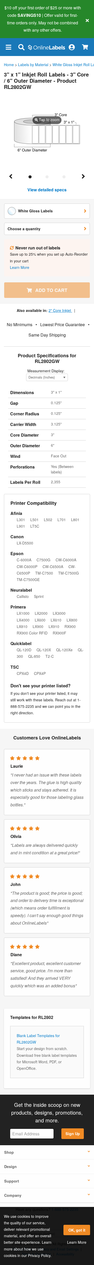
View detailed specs (47, 190)
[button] (8, 47)
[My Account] (71, 47)
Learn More (76, 1242)
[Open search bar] (21, 47)
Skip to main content (19, 26)
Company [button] (12, 1195)
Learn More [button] (19, 267)
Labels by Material (33, 64)
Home (9, 64)
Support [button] (11, 1181)
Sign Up (73, 1133)
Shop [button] (9, 1152)
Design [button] (10, 1166)
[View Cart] (85, 47)
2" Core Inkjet (60, 310)
